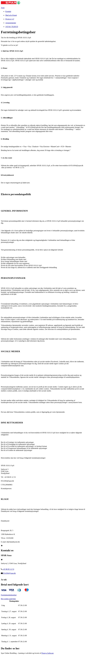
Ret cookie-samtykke (8, 599)
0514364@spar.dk (9, 573)
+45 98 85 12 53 (8, 569)
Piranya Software (47, 653)
